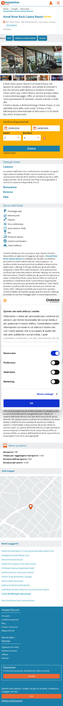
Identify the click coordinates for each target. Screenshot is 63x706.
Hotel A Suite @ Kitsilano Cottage (17, 576)
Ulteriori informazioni (12, 700)
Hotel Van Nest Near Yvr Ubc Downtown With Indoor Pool (28, 551)
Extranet (5, 658)
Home (6, 9)
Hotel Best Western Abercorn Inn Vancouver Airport (25, 589)
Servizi (42, 38)
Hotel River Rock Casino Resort (18, 11)
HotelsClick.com (10, 3)
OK (31, 403)
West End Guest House (12, 559)
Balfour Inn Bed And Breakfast (16, 585)
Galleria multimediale (25, 38)
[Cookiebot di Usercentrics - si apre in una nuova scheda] (46, 301)
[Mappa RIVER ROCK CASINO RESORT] (30, 507)
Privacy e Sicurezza (10, 627)
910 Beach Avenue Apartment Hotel (18, 568)
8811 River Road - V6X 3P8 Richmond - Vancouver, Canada (30, 22)
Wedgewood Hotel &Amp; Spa (15, 555)
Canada (14, 9)
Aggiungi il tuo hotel (10, 647)
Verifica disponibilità (15, 121)
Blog (4, 623)
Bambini (27, 132)
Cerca (31, 148)
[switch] (55, 362)
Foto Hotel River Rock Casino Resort (18, 600)
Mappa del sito (8, 630)
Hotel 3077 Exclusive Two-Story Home (19, 563)
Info (9, 38)
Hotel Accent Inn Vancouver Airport (18, 572)
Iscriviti (31, 676)
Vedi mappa (11, 25)
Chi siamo (6, 616)
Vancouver (24, 9)
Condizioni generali (10, 619)
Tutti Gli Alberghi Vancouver (16, 593)
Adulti (6, 132)
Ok (31, 696)
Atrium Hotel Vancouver (12, 581)
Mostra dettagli (45, 394)
